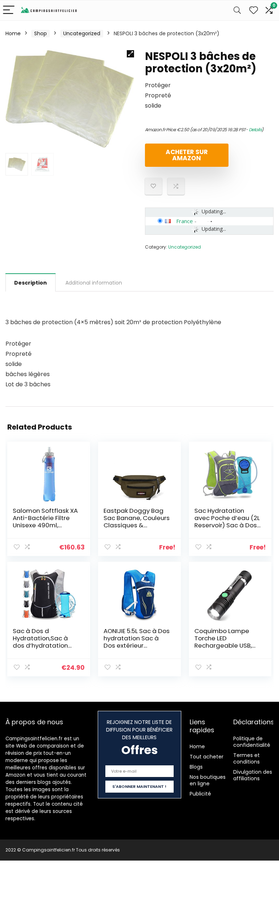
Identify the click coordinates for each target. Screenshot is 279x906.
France (184, 221)
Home (13, 33)
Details (255, 129)
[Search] (237, 10)
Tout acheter (206, 756)
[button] (130, 53)
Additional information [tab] (93, 282)
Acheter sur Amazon (187, 155)
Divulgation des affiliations (252, 775)
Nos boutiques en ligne (208, 780)
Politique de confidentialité (251, 742)
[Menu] (8, 10)
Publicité (200, 793)
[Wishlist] (253, 10)
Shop (40, 33)
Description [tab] (30, 282)
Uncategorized (81, 33)
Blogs (196, 766)
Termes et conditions (246, 758)
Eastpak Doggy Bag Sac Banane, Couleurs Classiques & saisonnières (137, 521)
